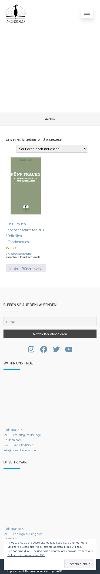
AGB (59, 571)
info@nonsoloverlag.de (19, 450)
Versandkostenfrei (19, 254)
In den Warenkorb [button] (25, 268)
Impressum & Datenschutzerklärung (30, 571)
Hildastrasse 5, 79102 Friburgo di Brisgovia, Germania (23, 534)
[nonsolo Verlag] (15, 13)
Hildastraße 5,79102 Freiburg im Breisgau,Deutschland (23, 435)
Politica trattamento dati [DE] (26, 555)
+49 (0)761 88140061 (18, 445)
